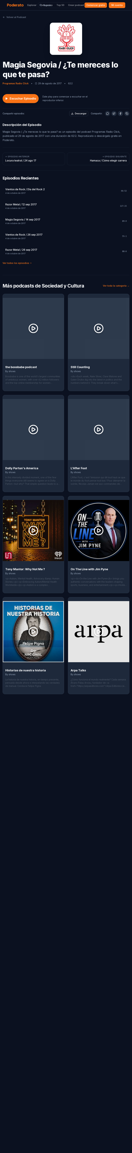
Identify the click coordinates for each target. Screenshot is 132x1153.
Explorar (31, 5)
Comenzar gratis (95, 5)
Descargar (80, 113)
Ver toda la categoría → (116, 285)
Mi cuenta (117, 5)
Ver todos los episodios (16, 263)
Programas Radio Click (15, 83)
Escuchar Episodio (23, 98)
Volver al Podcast (16, 17)
